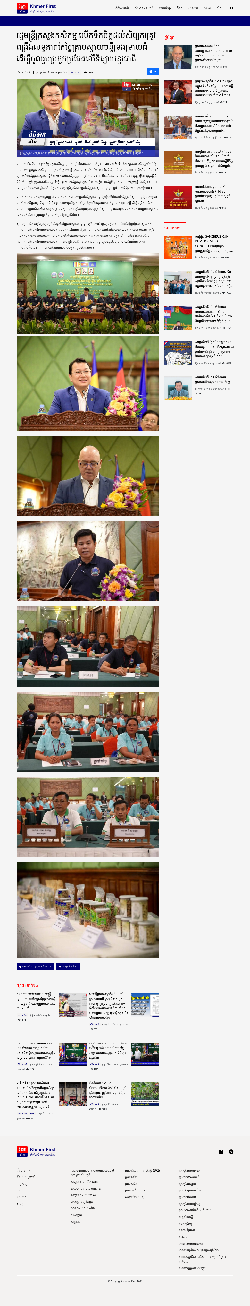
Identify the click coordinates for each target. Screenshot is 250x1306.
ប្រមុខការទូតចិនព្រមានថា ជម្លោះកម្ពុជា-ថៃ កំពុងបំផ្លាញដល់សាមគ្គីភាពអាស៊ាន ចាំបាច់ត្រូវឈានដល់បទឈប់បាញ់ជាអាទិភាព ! (214, 88)
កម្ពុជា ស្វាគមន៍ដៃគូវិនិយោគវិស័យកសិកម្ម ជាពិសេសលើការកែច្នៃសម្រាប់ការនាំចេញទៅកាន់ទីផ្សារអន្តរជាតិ (108, 1050)
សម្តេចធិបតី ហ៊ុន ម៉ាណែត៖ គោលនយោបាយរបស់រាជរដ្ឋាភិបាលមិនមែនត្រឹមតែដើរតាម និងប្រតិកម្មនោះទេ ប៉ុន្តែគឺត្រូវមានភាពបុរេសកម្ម (213, 314)
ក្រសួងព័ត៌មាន (187, 1197)
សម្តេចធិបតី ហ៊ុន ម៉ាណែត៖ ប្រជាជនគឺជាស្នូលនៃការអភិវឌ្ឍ (212, 379)
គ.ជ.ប (183, 1237)
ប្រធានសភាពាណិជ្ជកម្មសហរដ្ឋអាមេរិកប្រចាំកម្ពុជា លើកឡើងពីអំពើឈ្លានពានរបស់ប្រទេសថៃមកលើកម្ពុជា (213, 53)
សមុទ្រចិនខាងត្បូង (135, 1197)
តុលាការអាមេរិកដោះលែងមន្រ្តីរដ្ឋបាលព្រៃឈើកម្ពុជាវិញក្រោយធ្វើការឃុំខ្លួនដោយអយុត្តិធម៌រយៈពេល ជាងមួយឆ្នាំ (36, 1001)
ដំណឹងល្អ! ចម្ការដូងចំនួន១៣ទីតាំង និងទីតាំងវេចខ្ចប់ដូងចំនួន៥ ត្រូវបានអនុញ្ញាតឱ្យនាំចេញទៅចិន (107, 1090)
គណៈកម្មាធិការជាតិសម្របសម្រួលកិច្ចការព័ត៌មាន (202, 1259)
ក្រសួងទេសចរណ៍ (189, 1177)
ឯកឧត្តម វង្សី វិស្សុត (82, 1201)
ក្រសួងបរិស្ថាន (187, 1183)
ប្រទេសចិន (131, 1177)
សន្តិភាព (76, 1221)
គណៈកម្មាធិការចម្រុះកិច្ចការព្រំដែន (199, 1250)
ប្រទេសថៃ (131, 1183)
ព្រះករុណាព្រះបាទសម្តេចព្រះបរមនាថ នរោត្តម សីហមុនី (92, 1172)
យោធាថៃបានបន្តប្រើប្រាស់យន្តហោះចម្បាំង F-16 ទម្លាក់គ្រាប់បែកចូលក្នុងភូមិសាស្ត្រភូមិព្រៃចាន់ (212, 194)
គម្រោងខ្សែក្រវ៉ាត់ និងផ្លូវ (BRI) (142, 1170)
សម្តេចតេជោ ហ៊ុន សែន (84, 1182)
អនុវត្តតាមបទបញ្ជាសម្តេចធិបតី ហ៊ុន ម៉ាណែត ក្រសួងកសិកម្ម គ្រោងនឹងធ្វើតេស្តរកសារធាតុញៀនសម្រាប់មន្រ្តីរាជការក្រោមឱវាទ (36, 1050)
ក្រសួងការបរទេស (189, 1170)
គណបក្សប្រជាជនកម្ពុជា (193, 1268)
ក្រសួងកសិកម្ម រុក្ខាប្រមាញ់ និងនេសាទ (36, 966)
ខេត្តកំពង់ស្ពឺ (186, 1217)
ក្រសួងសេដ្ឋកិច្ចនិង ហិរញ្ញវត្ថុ (195, 1210)
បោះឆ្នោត (76, 1215)
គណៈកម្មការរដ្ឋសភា (191, 1243)
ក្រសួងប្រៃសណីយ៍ (190, 1190)
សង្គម (207, 8)
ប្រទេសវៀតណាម (135, 1190)
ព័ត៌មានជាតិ (122, 8)
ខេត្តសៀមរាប (187, 1230)
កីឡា (179, 8)
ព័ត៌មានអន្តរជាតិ (144, 8)
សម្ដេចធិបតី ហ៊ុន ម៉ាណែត (86, 1188)
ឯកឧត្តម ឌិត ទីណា (69, 966)
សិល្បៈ (220, 8)
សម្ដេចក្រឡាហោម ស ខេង (86, 1195)
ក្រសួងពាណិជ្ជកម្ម (189, 1203)
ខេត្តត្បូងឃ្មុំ (185, 1223)
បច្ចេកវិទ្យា (165, 8)
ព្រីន (154, 71)
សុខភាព (193, 8)
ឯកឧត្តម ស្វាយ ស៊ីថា (83, 1208)
